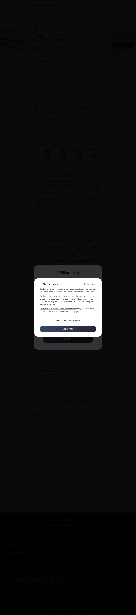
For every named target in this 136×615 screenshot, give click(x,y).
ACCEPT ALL (68, 329)
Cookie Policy (70, 299)
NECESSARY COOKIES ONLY (68, 320)
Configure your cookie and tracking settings (58, 309)
